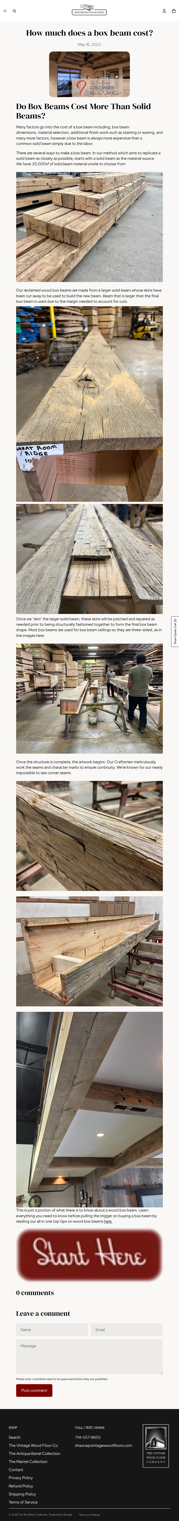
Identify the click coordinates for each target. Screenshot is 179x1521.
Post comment (34, 1390)
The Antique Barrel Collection (34, 1453)
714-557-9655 (88, 1437)
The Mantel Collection (28, 1461)
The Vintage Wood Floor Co (33, 1445)
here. (108, 1221)
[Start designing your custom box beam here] (89, 1255)
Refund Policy (21, 1485)
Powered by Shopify (60, 1514)
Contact (16, 1469)
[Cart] (174, 11)
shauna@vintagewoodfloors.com (103, 1445)
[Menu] (5, 11)
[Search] (14, 11)
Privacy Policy (21, 1477)
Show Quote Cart (175, 631)
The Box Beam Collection (33, 1514)
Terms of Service (23, 1502)
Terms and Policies (89, 1515)
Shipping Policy (22, 1494)
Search (15, 1437)
